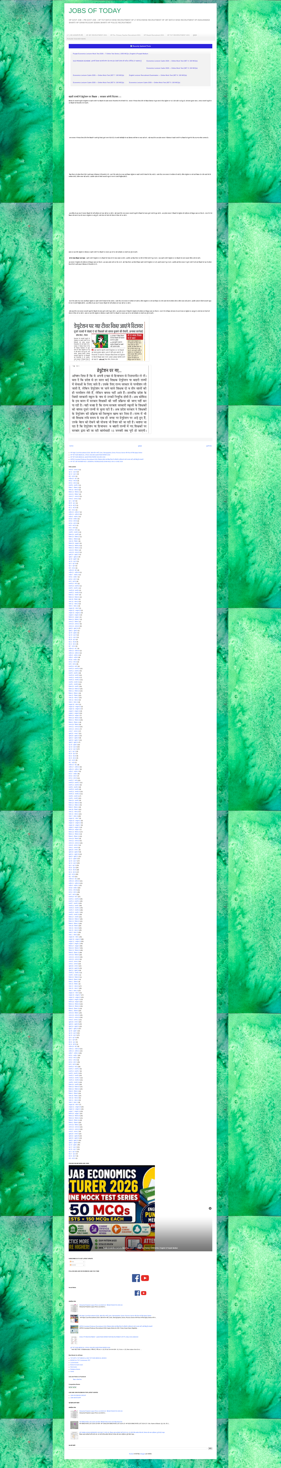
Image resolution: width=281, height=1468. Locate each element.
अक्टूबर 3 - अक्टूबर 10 (74, 827)
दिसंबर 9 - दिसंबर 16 (74, 1091)
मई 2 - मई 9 (72, 876)
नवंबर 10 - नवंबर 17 (74, 988)
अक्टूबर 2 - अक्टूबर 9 (74, 713)
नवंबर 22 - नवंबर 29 (74, 928)
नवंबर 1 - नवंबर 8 (73, 934)
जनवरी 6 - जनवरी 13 (74, 1082)
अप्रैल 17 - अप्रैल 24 (74, 767)
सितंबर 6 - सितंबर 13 (74, 952)
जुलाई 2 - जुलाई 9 (73, 630)
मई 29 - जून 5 (72, 753)
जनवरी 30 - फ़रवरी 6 (74, 789)
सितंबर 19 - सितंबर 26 (74, 832)
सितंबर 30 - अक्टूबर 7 (74, 1113)
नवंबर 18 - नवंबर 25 (74, 1098)
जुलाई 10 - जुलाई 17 (74, 740)
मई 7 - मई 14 (72, 646)
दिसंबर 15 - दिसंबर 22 (74, 536)
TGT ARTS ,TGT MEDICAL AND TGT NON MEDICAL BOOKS (88, 1358)
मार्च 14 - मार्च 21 (73, 892)
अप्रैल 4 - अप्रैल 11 (74, 885)
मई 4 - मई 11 (72, 510)
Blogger (142, 1454)
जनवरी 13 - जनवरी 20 (74, 1080)
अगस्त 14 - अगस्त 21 (74, 729)
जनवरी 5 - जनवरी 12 (74, 532)
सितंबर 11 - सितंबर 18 (74, 720)
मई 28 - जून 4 (72, 639)
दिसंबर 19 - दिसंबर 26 (74, 803)
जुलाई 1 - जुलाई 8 (73, 1142)
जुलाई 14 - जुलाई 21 (74, 554)
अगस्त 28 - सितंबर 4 (74, 724)
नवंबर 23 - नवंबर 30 (74, 490)
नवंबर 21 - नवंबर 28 (74, 811)
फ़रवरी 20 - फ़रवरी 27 (74, 782)
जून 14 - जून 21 (73, 474)
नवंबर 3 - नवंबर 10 (73, 990)
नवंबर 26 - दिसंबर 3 (73, 599)
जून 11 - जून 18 (73, 637)
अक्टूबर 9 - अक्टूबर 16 (74, 711)
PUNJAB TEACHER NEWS (76, 39)
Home (72, 1371)
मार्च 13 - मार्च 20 (73, 778)
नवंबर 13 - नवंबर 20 (74, 700)
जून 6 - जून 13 (72, 865)
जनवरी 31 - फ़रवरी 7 (74, 905)
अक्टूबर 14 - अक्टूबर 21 (75, 1109)
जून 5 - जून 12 (72, 751)
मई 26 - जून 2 (72, 1042)
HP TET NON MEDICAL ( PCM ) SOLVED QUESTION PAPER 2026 (90, 455)
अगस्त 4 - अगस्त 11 (74, 1019)
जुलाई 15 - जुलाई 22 (74, 1138)
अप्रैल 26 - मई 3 (73, 478)
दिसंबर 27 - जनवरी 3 (74, 917)
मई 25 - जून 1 (72, 503)
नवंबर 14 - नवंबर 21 (74, 814)
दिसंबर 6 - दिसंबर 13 (74, 923)
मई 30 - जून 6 (72, 867)
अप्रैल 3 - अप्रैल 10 (74, 771)
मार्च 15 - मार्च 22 (73, 483)
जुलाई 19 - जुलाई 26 (74, 968)
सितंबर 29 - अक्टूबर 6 (74, 543)
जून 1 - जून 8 (72, 501)
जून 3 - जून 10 (72, 1151)
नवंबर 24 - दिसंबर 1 (73, 541)
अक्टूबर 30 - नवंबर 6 (74, 704)
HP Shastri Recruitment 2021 (154, 35)
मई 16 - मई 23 (72, 872)
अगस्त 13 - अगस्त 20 (74, 626)
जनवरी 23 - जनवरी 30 (74, 791)
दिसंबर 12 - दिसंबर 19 (74, 805)
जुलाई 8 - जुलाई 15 (73, 1140)
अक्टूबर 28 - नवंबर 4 (74, 1104)
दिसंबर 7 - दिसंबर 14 (74, 487)
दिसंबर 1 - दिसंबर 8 (73, 539)
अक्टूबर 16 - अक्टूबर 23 (75, 709)
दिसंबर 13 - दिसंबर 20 (74, 921)
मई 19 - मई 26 (72, 1044)
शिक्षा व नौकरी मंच (77, 1379)
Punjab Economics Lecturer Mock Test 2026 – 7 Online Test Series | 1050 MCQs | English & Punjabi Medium (110, 54)
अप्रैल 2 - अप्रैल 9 (73, 657)
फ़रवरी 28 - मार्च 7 (73, 896)
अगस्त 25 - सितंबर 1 (74, 550)
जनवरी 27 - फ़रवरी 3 (74, 1075)
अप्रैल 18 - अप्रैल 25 (74, 881)
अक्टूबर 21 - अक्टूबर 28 (75, 1107)
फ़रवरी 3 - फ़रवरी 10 (74, 1073)
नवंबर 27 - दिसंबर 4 (73, 695)
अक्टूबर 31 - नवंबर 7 (74, 818)
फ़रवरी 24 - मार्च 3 (73, 1066)
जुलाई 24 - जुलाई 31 (74, 735)
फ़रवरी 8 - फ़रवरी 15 (74, 485)
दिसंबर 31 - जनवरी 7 (74, 595)
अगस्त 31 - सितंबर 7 (74, 494)
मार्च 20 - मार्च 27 (73, 776)
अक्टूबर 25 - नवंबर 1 (74, 937)
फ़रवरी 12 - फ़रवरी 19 (74, 671)
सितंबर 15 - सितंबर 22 (74, 548)
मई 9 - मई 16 (72, 874)
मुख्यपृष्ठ (140, 446)
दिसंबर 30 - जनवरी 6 (74, 1084)
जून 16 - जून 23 (73, 1035)
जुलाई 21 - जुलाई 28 (74, 1024)
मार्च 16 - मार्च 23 (73, 523)
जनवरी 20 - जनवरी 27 (74, 1078)
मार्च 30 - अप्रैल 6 (73, 519)
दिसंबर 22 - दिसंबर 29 (74, 977)
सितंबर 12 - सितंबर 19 (74, 834)
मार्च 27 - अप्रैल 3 (73, 774)
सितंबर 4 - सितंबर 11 (74, 722)
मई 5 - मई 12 (72, 568)
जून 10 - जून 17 (73, 1149)
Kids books (73, 1367)
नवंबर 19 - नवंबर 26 (74, 601)
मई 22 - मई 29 (72, 756)
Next (210, 1208)
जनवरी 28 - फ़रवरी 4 (74, 590)
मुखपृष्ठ (195, 35)
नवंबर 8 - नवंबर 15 (73, 932)
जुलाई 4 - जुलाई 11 (73, 856)
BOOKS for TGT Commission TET (80, 1360)
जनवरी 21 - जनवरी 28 (74, 592)
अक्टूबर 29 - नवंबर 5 (74, 608)
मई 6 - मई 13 (72, 1158)
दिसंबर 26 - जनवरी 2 (74, 800)
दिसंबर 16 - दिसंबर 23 (74, 1089)
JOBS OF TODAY (95, 10)
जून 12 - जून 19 (73, 749)
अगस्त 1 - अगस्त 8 (73, 847)
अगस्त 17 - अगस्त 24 (74, 496)
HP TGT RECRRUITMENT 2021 (178, 35)
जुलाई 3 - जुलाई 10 (73, 742)
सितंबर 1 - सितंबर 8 (73, 1010)
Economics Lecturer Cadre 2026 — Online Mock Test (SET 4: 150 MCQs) (172, 61)
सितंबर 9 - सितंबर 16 (74, 1120)
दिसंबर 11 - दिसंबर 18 (74, 691)
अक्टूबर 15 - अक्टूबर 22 (75, 613)
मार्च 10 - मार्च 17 (73, 579)
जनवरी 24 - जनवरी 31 (74, 908)
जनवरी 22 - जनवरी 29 (74, 677)
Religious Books (75, 1369)
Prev (70, 1208)
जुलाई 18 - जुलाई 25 (74, 852)
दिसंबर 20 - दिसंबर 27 (74, 919)
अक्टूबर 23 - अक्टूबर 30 (75, 706)
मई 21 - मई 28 (72, 642)
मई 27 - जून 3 (72, 1154)
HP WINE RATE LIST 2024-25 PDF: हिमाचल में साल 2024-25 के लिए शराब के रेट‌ (100, 1422)
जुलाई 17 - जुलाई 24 (74, 738)
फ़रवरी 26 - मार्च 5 (73, 666)
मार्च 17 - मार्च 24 (73, 1060)
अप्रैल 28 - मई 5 (73, 570)
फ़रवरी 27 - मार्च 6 (73, 780)
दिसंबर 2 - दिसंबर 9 (73, 1093)
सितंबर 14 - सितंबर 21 (74, 492)
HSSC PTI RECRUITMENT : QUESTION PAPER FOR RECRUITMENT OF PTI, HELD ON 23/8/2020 (108, 1337)
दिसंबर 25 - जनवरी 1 (74, 686)
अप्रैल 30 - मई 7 (73, 648)
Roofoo (131, 1454)
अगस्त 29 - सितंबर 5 (74, 838)
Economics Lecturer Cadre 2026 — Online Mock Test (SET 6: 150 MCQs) (98, 82)
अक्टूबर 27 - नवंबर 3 (74, 993)
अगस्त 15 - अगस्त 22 (74, 843)
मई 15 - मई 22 (72, 758)
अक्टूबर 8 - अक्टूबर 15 (74, 615)
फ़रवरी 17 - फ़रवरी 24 (74, 1069)
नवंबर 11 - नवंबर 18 (74, 1100)
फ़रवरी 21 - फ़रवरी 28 (74, 899)
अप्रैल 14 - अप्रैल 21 (74, 1051)
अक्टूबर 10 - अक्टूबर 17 (75, 825)
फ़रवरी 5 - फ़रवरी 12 (74, 673)
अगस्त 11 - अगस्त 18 (74, 1017)
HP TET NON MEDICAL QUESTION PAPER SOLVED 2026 (87, 457)
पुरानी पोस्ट (209, 446)
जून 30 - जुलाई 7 (73, 559)
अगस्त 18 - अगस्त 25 (74, 552)
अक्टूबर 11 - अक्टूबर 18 (75, 941)
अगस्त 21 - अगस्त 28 (74, 726)
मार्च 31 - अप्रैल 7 (73, 577)
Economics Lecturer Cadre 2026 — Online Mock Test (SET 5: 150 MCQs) (154, 82)
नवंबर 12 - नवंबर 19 (74, 604)
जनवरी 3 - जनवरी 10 (74, 914)
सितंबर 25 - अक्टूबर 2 (74, 715)
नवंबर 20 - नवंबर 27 (74, 697)
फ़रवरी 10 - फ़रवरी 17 (74, 1071)
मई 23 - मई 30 (72, 870)
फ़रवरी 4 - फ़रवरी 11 (74, 588)
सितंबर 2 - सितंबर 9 (73, 1122)
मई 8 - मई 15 (72, 760)
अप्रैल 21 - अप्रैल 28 (74, 572)
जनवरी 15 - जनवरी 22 (74, 680)
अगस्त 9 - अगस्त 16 (74, 469)
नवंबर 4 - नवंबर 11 (73, 1102)
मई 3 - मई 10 (72, 476)
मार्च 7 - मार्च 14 (72, 894)
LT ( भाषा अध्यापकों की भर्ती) (75, 35)
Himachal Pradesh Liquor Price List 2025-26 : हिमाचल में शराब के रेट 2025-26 (100, 1305)
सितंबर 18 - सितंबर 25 (74, 718)
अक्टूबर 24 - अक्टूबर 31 (75, 820)
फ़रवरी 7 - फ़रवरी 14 (74, 903)
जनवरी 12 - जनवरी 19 (74, 972)
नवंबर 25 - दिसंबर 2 (73, 1095)
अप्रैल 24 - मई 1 (73, 765)
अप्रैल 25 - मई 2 (73, 879)
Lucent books (74, 1362)
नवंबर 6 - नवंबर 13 (73, 702)
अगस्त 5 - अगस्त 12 (74, 1131)
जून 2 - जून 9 (72, 565)
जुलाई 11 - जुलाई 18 (74, 854)
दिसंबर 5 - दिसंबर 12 (74, 807)
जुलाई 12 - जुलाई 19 (74, 970)
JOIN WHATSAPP (75, 1397)
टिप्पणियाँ (73, 1265)
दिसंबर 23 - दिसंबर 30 (74, 1086)
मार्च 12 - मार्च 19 (73, 662)
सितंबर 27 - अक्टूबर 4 (74, 946)
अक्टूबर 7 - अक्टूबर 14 (74, 1111)
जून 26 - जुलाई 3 (73, 744)
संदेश (72, 1261)
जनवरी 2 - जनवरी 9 (73, 798)
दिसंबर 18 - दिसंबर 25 (74, 689)
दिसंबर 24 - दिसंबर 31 (74, 597)
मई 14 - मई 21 (72, 644)
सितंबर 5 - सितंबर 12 (74, 836)
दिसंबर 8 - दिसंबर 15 (74, 979)
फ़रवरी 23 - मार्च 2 (73, 530)
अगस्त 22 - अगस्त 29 (74, 841)
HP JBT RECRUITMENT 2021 (96, 35)
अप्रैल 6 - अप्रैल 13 (74, 516)
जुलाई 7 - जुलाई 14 (73, 557)
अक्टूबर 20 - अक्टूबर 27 (75, 995)
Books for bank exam (76, 1365)
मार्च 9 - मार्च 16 (72, 525)
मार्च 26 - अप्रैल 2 (73, 659)
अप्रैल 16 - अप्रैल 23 (74, 653)
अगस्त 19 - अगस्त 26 (74, 1127)
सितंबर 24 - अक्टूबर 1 (74, 617)
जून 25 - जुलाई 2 (73, 633)
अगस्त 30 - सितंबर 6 (74, 955)
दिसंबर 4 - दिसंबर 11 (74, 693)
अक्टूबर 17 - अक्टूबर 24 (75, 823)
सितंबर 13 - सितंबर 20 (74, 950)
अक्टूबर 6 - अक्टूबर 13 (74, 999)
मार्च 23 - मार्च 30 (73, 521)
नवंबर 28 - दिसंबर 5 (73, 809)
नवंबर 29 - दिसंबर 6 (73, 926)
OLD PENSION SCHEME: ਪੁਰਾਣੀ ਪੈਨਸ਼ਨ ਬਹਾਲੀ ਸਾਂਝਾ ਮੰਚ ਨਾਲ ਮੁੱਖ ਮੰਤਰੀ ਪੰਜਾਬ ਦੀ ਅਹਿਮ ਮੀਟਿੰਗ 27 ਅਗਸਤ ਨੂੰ (107, 61)
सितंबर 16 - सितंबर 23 (74, 1118)
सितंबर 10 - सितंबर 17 (74, 619)
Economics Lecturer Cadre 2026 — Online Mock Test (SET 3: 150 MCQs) (172, 68)
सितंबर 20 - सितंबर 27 (74, 948)
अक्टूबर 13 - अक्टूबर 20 (75, 997)
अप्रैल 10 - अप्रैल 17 (74, 769)
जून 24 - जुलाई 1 (73, 1145)
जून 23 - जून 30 (73, 561)
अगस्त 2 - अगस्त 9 (73, 964)
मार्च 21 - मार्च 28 (73, 890)
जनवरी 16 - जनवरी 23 (74, 794)
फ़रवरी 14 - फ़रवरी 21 (74, 901)
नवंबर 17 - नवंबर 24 (74, 986)
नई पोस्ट (71, 446)
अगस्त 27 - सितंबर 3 (74, 621)
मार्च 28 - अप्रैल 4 (73, 888)
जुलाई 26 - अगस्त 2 (74, 966)
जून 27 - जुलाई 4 (73, 858)
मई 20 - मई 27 (72, 1156)
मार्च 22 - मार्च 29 (73, 481)
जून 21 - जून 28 (73, 472)
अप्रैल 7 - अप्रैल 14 (74, 574)
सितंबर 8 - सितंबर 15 (74, 1008)
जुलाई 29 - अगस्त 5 (74, 1134)
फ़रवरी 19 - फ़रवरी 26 (74, 668)
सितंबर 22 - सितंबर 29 (74, 545)
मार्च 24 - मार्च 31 (73, 1057)
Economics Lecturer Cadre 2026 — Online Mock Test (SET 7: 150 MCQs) (98, 75)
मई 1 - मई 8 (72, 762)
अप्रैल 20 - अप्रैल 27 (74, 512)
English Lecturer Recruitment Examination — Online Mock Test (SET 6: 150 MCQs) (158, 75)
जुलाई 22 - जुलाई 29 (74, 1136)
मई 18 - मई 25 (72, 505)
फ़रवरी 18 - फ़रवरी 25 (74, 586)
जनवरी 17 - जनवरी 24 (74, 910)
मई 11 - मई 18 (72, 507)
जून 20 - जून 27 (73, 861)
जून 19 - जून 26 (73, 747)
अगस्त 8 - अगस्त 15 (74, 845)
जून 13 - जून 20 (73, 863)
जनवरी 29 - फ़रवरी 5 (74, 675)
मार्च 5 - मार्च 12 (72, 664)
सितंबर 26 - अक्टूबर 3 (74, 829)
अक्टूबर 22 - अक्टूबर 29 (75, 610)
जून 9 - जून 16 (72, 563)
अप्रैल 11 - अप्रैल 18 (74, 883)
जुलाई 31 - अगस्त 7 (74, 733)
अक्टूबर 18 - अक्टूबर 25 (75, 939)
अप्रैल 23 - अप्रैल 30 (74, 650)
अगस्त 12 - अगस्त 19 (74, 1129)
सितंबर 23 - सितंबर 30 (74, 1116)
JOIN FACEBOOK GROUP (78, 1395)
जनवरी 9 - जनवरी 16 (74, 796)
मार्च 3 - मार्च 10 (72, 581)
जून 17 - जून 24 (73, 1147)
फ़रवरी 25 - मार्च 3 (73, 583)
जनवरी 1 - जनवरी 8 (73, 684)
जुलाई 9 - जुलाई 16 (73, 628)
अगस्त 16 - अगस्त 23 (74, 959)
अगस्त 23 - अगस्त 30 (74, 957)
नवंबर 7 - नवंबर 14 (73, 816)
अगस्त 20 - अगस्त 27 (74, 624)
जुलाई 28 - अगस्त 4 (74, 1022)
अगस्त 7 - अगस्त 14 (74, 731)
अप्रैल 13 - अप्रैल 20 (74, 514)
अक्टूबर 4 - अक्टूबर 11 (74, 943)
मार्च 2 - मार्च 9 (72, 528)
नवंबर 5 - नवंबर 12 (73, 606)
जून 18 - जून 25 (73, 635)
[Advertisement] (134, 121)
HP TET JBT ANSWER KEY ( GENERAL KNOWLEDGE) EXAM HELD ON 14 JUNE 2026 (96, 461)
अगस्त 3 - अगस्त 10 (74, 498)
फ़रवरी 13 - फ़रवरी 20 (74, 785)
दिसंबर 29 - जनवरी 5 (74, 534)
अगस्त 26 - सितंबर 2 (74, 1125)
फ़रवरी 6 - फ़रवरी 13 (74, 787)
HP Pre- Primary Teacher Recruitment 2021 (125, 35)
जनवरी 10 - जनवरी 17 (74, 912)
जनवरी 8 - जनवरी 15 (74, 682)
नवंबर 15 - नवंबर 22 (74, 930)
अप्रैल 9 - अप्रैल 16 (74, 655)
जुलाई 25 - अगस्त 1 (74, 850)
